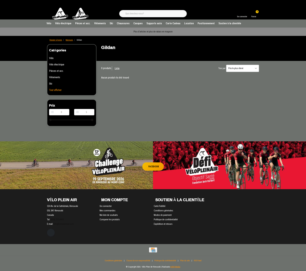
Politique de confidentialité (165, 260)
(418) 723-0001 (57, 219)
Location (189, 23)
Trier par (222, 68)
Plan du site (185, 260)
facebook (153, 166)
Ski (111, 23)
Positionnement (206, 23)
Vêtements (100, 23)
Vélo (49, 23)
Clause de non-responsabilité (138, 260)
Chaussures (123, 23)
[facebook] (51, 232)
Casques (138, 23)
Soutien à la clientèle (230, 23)
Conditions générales (113, 260)
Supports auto (154, 23)
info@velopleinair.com (64, 224)
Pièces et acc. (82, 23)
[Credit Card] (153, 249)
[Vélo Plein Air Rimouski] (70, 19)
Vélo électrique (63, 23)
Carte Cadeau (173, 23)
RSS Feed (197, 260)
